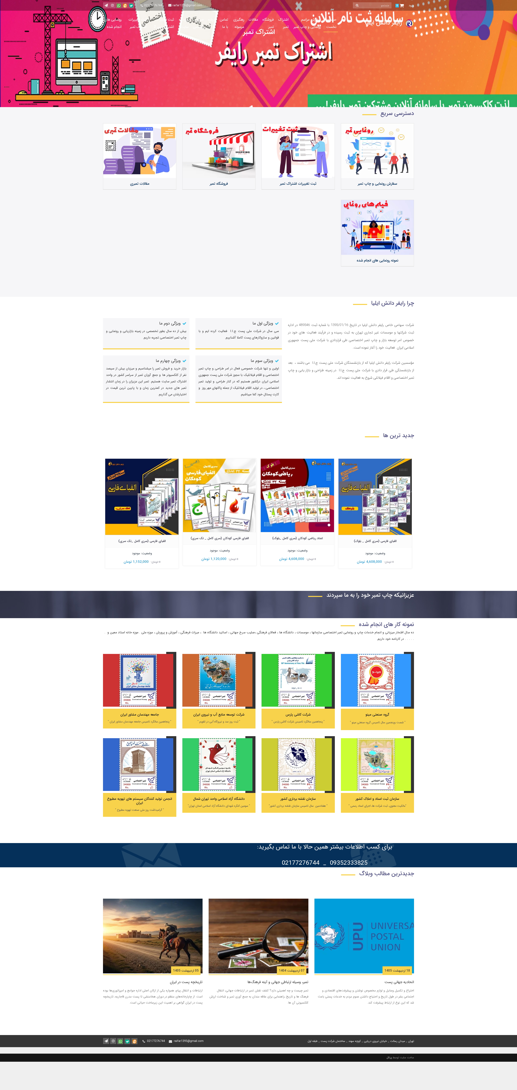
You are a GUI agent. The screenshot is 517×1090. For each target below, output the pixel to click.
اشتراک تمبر (283, 23)
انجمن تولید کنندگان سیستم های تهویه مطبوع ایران (139, 801)
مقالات (253, 19)
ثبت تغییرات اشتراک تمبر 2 (164, 23)
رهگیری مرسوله (238, 23)
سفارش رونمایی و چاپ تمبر (377, 184)
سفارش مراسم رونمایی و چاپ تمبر (307, 23)
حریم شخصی (198, 23)
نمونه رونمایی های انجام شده (377, 260)
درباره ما (211, 23)
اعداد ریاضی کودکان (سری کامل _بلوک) (375, 538)
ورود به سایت (184, 23)
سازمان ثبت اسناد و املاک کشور (377, 799)
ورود (411, 5)
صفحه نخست (331, 23)
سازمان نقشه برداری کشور (298, 799)
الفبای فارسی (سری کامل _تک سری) (219, 541)
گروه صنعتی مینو (377, 714)
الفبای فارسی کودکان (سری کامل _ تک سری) (297, 538)
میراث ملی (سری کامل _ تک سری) (142, 538)
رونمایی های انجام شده (113, 23)
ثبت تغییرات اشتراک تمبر (137, 23)
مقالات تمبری (139, 184)
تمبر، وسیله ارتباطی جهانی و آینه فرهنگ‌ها (278, 982)
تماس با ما (224, 23)
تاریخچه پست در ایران (186, 982)
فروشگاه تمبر (268, 23)
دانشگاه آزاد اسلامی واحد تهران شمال (219, 799)
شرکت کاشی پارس (298, 714)
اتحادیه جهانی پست (399, 982)
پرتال (389, 1057)
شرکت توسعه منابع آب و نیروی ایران (218, 714)
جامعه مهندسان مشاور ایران (139, 714)
